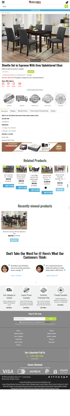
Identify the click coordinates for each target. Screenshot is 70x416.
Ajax (17, 388)
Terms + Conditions (18, 336)
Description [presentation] (4, 111)
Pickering (13, 388)
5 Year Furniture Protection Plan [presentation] (39, 111)
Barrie (50, 384)
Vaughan (11, 386)
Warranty (18, 345)
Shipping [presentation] (12, 111)
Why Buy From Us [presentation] (22, 111)
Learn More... (43, 308)
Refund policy (51, 342)
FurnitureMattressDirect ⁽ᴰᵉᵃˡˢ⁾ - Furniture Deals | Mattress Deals (16, 378)
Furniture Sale (39, 382)
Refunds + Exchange (51, 336)
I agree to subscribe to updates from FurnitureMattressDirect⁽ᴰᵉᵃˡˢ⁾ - (35, 322)
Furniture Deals (23, 382)
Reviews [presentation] (53, 111)
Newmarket (30, 388)
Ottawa (8, 384)
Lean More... (9, 308)
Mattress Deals (31, 382)
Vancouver (18, 384)
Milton (60, 386)
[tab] (4, 111)
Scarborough (17, 386)
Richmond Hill (49, 386)
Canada (57, 388)
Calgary (24, 384)
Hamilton (42, 388)
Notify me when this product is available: (13, 69)
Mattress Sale (47, 382)
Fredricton (59, 384)
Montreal (13, 384)
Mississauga (24, 386)
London (41, 384)
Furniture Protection (18, 333)
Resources (51, 339)
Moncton (52, 388)
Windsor (46, 384)
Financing (51, 330)
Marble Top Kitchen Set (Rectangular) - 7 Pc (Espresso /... (21, 177)
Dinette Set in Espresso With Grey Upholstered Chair (14, 233)
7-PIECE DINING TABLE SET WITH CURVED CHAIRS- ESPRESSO (34, 178)
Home (3, 12)
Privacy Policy (29, 75)
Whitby (25, 388)
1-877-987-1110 (36, 356)
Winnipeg (32, 384)
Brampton (30, 386)
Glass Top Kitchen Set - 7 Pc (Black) (8, 176)
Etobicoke (56, 386)
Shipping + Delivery (51, 333)
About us (18, 330)
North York (5, 386)
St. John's (65, 384)
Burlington (36, 388)
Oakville (64, 386)
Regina (37, 384)
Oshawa (21, 388)
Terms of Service (18, 342)
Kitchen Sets (7, 12)
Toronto (4, 384)
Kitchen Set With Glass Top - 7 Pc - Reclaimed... (47, 178)
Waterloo (47, 388)
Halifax (28, 384)
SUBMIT (51, 318)
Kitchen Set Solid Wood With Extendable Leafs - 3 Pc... (60, 178)
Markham (43, 386)
